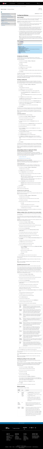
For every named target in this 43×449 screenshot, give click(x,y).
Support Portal (26, 437)
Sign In (39, 3)
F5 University (17, 437)
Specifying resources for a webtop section (25, 158)
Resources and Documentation (5, 23)
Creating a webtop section (22, 156)
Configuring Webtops (4, 18)
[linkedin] (31, 427)
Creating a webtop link (22, 79)
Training (16, 435)
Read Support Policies (35, 435)
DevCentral (25, 436)
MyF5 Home (2, 6)
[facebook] (33, 427)
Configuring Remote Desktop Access (6, 15)
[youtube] (35, 427)
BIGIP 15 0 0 (6, 6)
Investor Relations (9, 437)
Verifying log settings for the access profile (26, 358)
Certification (17, 436)
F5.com (25, 435)
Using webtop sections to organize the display (27, 149)
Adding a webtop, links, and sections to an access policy (29, 212)
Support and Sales (16, 428)
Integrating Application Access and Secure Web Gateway (7, 20)
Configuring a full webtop (22, 56)
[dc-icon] (24, 428)
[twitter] (30, 427)
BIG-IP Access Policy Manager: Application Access (14, 6)
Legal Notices (3, 25)
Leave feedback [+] (35, 437)
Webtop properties (21, 386)
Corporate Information (10, 435)
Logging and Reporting (4, 22)
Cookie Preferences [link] (21, 447)
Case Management (12, 3)
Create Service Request (35, 436)
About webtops (20, 17)
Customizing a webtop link (21, 113)
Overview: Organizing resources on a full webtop (25, 151)
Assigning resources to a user (23, 264)
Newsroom (8, 436)
